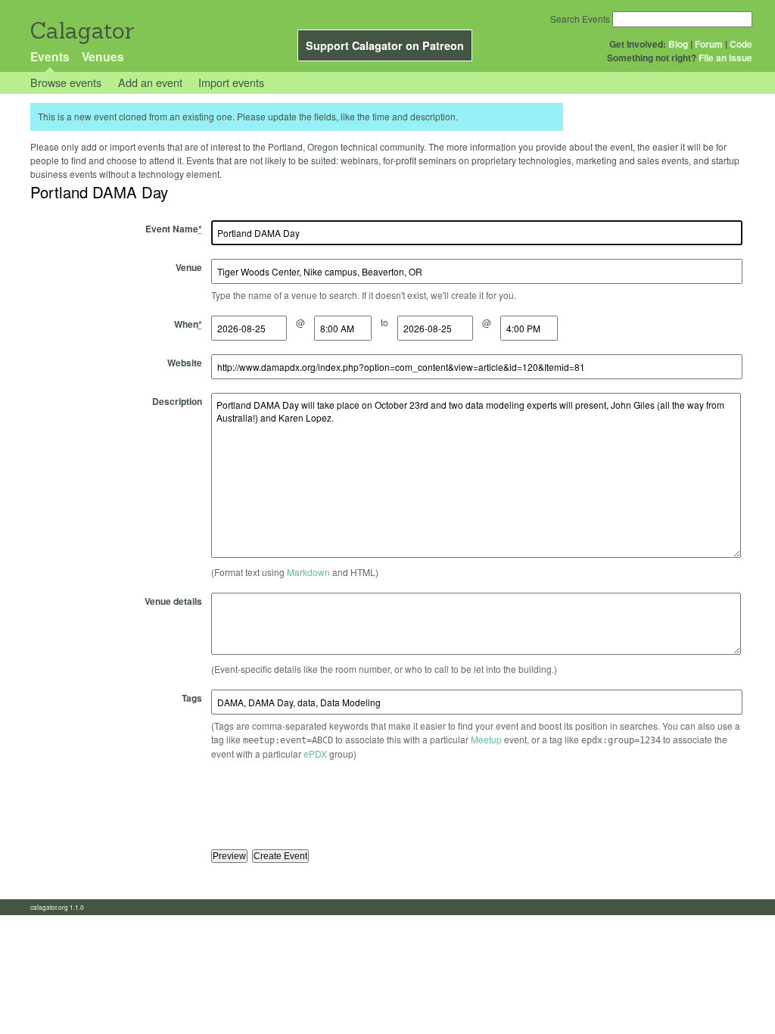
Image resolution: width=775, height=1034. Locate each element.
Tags (192, 698)
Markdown (308, 571)
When (188, 324)
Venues (103, 56)
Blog (678, 44)
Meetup (486, 739)
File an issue (725, 57)
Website (184, 362)
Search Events (580, 18)
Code (741, 44)
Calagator (81, 30)
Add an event (150, 82)
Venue (189, 267)
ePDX (315, 753)
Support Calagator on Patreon (385, 45)
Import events (231, 82)
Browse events (65, 82)
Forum (709, 44)
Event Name (173, 228)
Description (177, 401)
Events (50, 56)
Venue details (173, 601)
